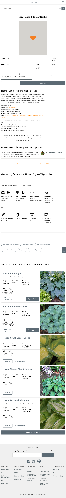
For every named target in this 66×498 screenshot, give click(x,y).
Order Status (5, 473)
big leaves (7, 115)
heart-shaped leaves (25, 115)
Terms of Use (57, 473)
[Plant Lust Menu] (3, 2)
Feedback (4, 483)
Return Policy (19, 476)
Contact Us (5, 470)
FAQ (2, 480)
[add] (17, 83)
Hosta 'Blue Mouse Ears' (15, 306)
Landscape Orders (31, 479)
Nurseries (17, 479)
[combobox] (14, 299)
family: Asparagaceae (43, 245)
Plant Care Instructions (31, 474)
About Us (56, 470)
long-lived (34, 115)
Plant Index (18, 470)
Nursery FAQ (44, 471)
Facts (19, 164)
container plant (15, 115)
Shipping (30, 471)
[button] (60, 8)
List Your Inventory (43, 479)
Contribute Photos (44, 483)
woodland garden (35, 250)
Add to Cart (42, 83)
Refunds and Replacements (6, 476)
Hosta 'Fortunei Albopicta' (16, 400)
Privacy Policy (58, 476)
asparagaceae (12, 107)
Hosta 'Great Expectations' (17, 337)
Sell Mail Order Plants (45, 474)
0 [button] (63, 1)
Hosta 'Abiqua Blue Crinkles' (17, 369)
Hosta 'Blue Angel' (12, 273)
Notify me (7, 361)
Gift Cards (17, 473)
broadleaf (16, 245)
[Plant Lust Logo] (34, 2)
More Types (44, 164)
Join (48, 455)
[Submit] (63, 8)
